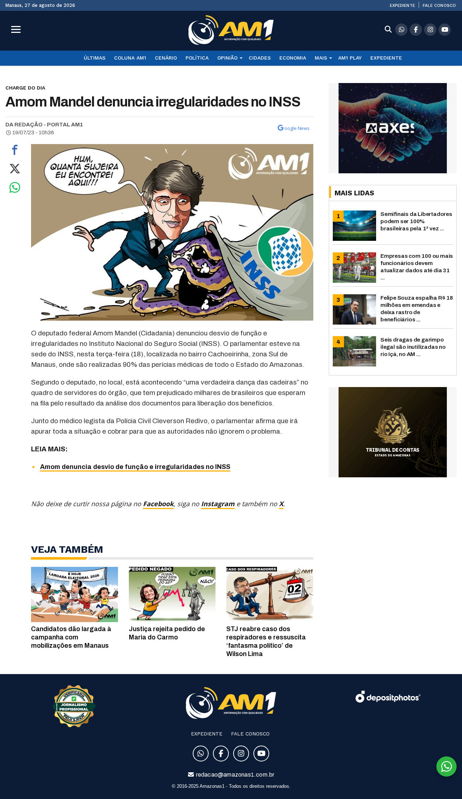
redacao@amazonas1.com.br (235, 775)
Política (197, 58)
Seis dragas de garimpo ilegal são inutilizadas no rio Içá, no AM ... (413, 346)
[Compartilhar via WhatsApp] (15, 189)
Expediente (402, 5)
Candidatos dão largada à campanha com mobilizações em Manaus (71, 637)
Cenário (166, 58)
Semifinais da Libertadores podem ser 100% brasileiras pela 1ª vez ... (416, 221)
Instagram (218, 503)
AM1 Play (350, 58)
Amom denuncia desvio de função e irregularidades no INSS (135, 466)
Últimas (94, 58)
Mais (321, 58)
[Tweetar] (15, 170)
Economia (292, 58)
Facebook (158, 503)
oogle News (297, 128)
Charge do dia (25, 87)
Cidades (260, 58)
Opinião (227, 58)
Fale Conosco (439, 5)
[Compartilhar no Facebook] (15, 151)
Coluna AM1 (130, 58)
